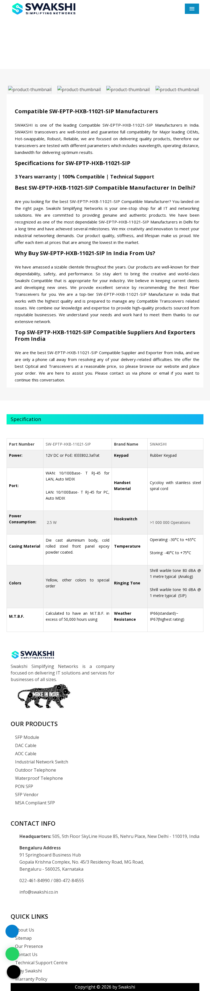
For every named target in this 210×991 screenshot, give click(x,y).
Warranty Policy (30, 979)
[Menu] (192, 9)
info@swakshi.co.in (38, 892)
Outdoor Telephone (35, 770)
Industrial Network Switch (41, 762)
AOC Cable (25, 754)
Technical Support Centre (41, 963)
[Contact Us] (12, 935)
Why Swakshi (28, 971)
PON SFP (23, 786)
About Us (24, 930)
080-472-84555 (69, 880)
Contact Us (25, 954)
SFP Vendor (26, 795)
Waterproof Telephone (38, 778)
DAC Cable (25, 745)
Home (79, 51)
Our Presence (28, 946)
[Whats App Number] (12, 954)
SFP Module (26, 737)
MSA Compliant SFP (34, 803)
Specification (26, 419)
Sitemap (23, 938)
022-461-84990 (35, 880)
